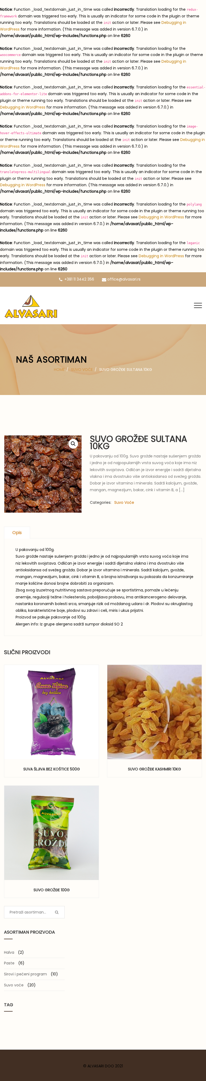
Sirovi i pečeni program (25, 974)
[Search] (56, 912)
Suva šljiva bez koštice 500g (51, 769)
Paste (9, 963)
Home (59, 369)
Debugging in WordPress (22, 107)
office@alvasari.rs (124, 279)
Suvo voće (82, 369)
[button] (96, 711)
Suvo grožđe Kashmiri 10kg (154, 769)
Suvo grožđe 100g (52, 890)
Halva (9, 952)
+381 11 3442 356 (79, 279)
